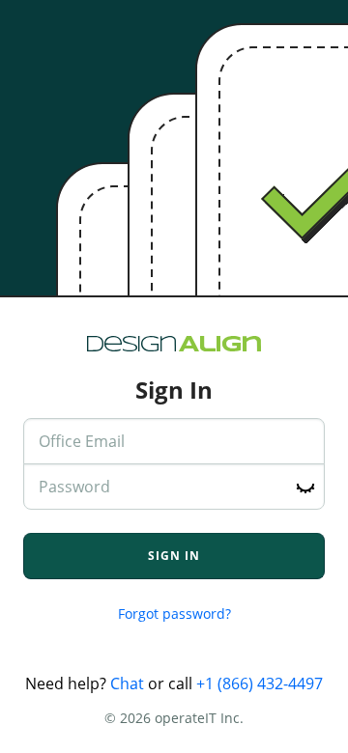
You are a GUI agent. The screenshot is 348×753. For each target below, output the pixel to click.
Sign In (174, 555)
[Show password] (305, 487)
